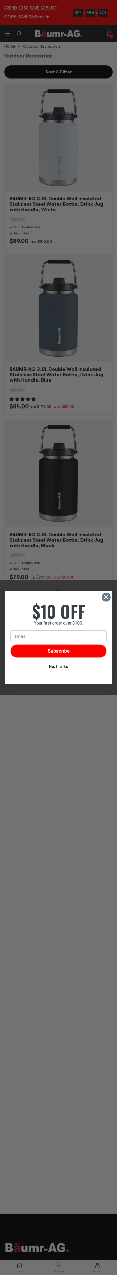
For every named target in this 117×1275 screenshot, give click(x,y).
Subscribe (59, 651)
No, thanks (58, 666)
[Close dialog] (106, 597)
